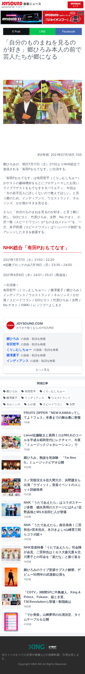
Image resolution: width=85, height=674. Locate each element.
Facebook (68, 31)
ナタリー (20, 6)
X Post (16, 31)
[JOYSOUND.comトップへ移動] (75, 4)
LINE (42, 31)
